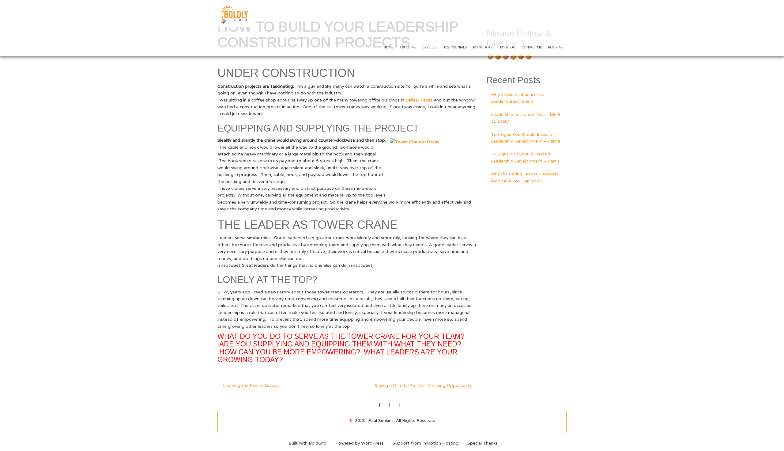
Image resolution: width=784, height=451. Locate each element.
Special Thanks (482, 443)
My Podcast (483, 47)
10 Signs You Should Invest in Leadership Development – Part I (525, 157)
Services (430, 47)
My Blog (507, 47)
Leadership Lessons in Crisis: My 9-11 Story (526, 118)
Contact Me (532, 47)
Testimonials (455, 47)
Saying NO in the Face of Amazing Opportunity (426, 385)
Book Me (556, 47)
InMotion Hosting (440, 443)
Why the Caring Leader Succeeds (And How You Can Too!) (524, 177)
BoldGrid (317, 443)
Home (389, 47)
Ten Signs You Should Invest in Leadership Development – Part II (525, 138)
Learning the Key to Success (249, 385)
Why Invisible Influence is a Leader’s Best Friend (518, 98)
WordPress (372, 443)
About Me (408, 47)
